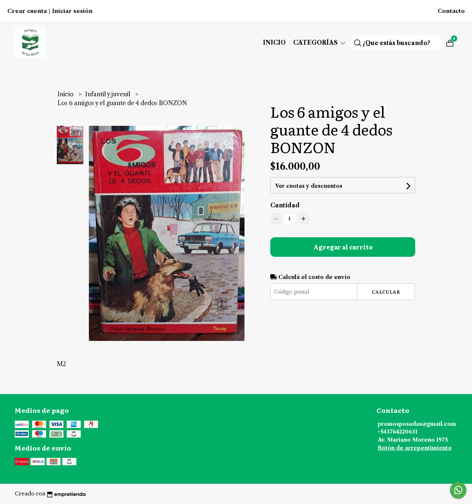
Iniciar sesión (72, 11)
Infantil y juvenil (108, 94)
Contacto (451, 11)
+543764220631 (397, 431)
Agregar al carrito (342, 246)
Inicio (274, 42)
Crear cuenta (27, 11)
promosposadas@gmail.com (417, 424)
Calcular (386, 291)
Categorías (316, 42)
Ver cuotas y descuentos (308, 186)
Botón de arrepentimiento (415, 448)
